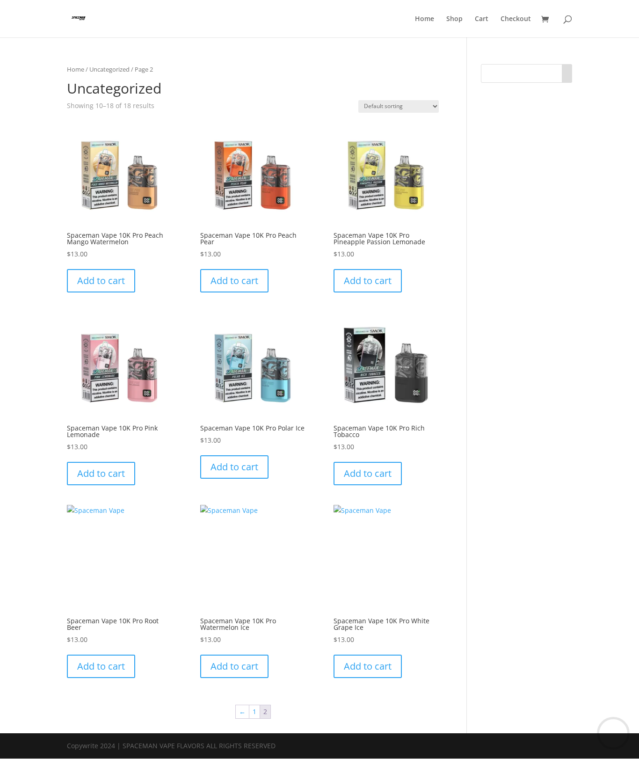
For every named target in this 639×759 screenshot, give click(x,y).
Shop (454, 19)
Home (424, 19)
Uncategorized (109, 69)
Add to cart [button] (101, 280)
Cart (481, 19)
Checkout (516, 19)
